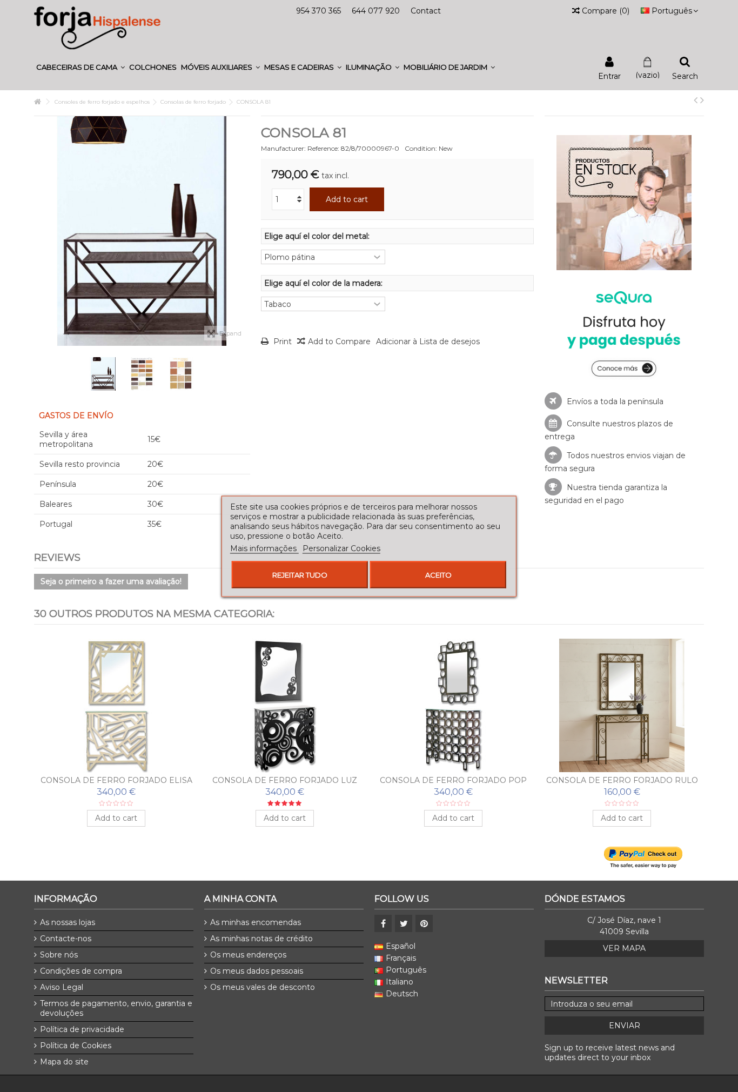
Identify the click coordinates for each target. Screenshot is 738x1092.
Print (281, 341)
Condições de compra (81, 971)
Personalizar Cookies (341, 548)
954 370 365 (318, 11)
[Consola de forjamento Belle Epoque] (453, 706)
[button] (80, 67)
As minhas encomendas (255, 922)
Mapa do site (64, 1062)
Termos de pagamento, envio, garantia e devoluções (116, 1008)
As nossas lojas (67, 922)
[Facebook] (383, 923)
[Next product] (702, 99)
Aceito (438, 574)
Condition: (421, 148)
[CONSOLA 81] (103, 374)
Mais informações (264, 548)
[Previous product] (695, 99)
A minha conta (240, 899)
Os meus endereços (248, 955)
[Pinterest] (424, 923)
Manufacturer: (283, 148)
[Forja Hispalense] (97, 27)
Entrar (609, 75)
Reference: (323, 148)
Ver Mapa (624, 948)
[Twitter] (403, 923)
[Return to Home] (37, 102)
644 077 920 (376, 11)
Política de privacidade (82, 1029)
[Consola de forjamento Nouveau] (622, 706)
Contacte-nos (65, 938)
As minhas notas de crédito (261, 938)
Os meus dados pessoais (256, 971)
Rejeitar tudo (299, 574)
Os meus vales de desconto (262, 987)
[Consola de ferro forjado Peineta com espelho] (116, 706)
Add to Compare (339, 341)
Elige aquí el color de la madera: (324, 283)
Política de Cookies (75, 1045)
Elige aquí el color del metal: (318, 236)
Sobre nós (59, 955)
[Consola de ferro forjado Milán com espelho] (285, 706)
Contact (426, 11)
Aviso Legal (61, 987)
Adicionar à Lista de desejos (428, 341)
